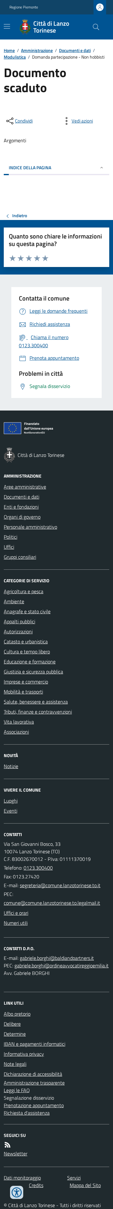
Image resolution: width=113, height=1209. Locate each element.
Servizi (74, 1177)
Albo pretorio (17, 1014)
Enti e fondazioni (21, 506)
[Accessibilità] (17, 1192)
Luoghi (11, 800)
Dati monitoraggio (22, 1177)
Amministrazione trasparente (34, 1082)
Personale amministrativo (30, 527)
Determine (15, 1034)
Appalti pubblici (19, 621)
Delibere (12, 1024)
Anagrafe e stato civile (27, 611)
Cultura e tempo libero (27, 651)
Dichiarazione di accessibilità (33, 1074)
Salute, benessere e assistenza (36, 701)
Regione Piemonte (23, 7)
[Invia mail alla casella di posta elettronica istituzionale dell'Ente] (60, 885)
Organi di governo (22, 517)
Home (9, 50)
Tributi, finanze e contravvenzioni (38, 711)
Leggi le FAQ (17, 1090)
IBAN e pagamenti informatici (34, 1044)
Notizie (11, 766)
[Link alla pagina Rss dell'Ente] (7, 1145)
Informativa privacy (24, 1054)
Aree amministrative (25, 486)
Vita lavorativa (19, 721)
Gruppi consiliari (20, 557)
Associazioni (16, 731)
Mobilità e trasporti (23, 691)
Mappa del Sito (85, 1185)
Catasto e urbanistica (26, 641)
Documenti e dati (75, 50)
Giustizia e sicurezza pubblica (33, 671)
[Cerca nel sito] (93, 26)
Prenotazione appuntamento (34, 1105)
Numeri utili (16, 923)
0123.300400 (38, 867)
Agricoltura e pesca (23, 591)
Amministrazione (37, 50)
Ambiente (14, 601)
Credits (36, 1185)
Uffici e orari (16, 913)
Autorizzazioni (18, 631)
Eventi (10, 810)
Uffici (9, 547)
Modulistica (15, 57)
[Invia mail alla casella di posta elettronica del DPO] (57, 958)
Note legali (15, 1064)
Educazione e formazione (30, 661)
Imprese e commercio (26, 681)
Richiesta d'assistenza (27, 1113)
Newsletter (15, 1153)
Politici (10, 537)
